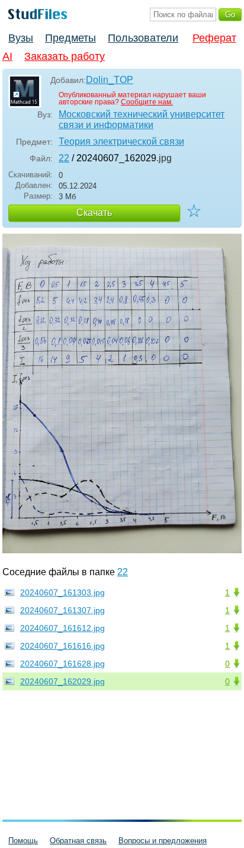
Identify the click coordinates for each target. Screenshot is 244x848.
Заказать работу (64, 56)
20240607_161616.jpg (62, 646)
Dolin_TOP (109, 80)
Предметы (70, 38)
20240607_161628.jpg (62, 663)
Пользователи (143, 38)
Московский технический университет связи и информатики (141, 119)
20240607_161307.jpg (62, 610)
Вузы (20, 38)
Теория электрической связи (121, 141)
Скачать (94, 213)
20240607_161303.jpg (62, 592)
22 (64, 158)
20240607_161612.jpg (62, 628)
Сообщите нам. (147, 102)
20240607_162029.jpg (62, 681)
